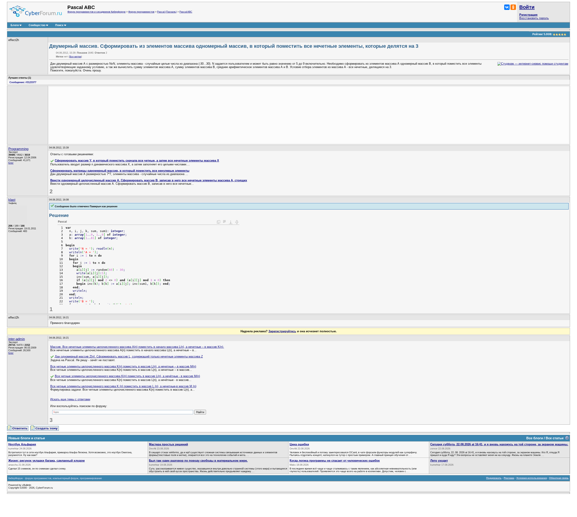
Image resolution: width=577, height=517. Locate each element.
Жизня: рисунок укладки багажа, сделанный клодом (46, 460)
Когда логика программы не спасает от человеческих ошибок (335, 460)
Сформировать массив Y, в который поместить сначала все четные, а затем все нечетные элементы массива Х (137, 160)
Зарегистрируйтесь (282, 331)
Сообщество (37, 25)
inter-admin (16, 339)
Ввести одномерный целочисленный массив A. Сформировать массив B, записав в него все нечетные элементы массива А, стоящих (148, 180)
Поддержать (493, 478)
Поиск (59, 25)
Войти (527, 7)
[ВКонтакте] (507, 7)
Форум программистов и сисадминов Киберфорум (96, 11)
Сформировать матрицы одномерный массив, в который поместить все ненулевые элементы (119, 170)
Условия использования (531, 478)
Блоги (15, 25)
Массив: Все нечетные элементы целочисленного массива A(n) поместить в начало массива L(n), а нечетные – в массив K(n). (137, 346)
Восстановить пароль (534, 18)
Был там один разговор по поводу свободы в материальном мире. (198, 460)
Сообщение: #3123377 (22, 82)
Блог (11, 163)
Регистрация (528, 14)
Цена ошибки (299, 444)
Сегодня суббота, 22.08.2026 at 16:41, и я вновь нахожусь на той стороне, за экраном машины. (499, 444)
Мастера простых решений (168, 444)
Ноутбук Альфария (22, 444)
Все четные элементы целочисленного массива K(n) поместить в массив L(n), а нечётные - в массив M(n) (127, 376)
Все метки (75, 56)
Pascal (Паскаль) (167, 11)
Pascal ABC (185, 11)
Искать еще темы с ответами (70, 399)
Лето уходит (439, 460)
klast (11, 200)
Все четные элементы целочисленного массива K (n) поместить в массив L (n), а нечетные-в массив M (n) (123, 386)
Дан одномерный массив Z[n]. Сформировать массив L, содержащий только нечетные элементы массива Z (129, 356)
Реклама (509, 478)
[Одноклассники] (513, 7)
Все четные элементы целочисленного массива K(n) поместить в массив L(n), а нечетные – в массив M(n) (123, 366)
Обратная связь (559, 478)
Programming (18, 149)
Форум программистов (141, 11)
